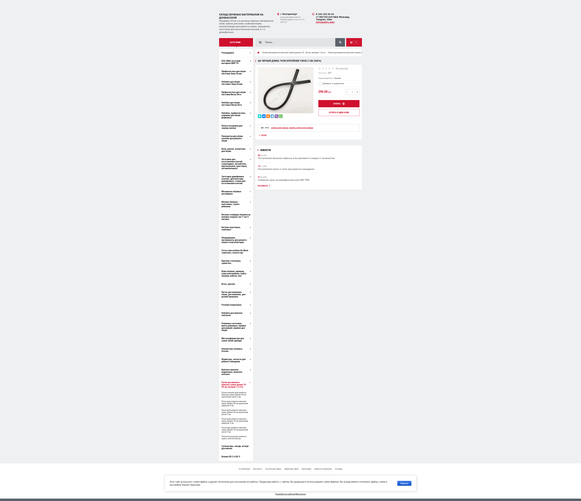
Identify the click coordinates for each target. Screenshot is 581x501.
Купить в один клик (339, 112)
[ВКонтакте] (264, 116)
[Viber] (276, 116)
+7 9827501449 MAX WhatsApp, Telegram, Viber (333, 18)
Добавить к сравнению (333, 83)
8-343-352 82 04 (325, 14)
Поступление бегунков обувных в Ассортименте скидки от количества (296, 158)
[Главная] (258, 52)
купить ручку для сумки (301, 127)
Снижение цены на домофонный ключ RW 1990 (283, 180)
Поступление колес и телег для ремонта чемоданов (286, 169)
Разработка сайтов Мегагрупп (290, 494)
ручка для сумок (279, 127)
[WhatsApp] (281, 116)
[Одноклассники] (268, 116)
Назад (263, 135)
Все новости (263, 185)
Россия (337, 78)
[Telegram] (272, 116)
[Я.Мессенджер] (259, 116)
